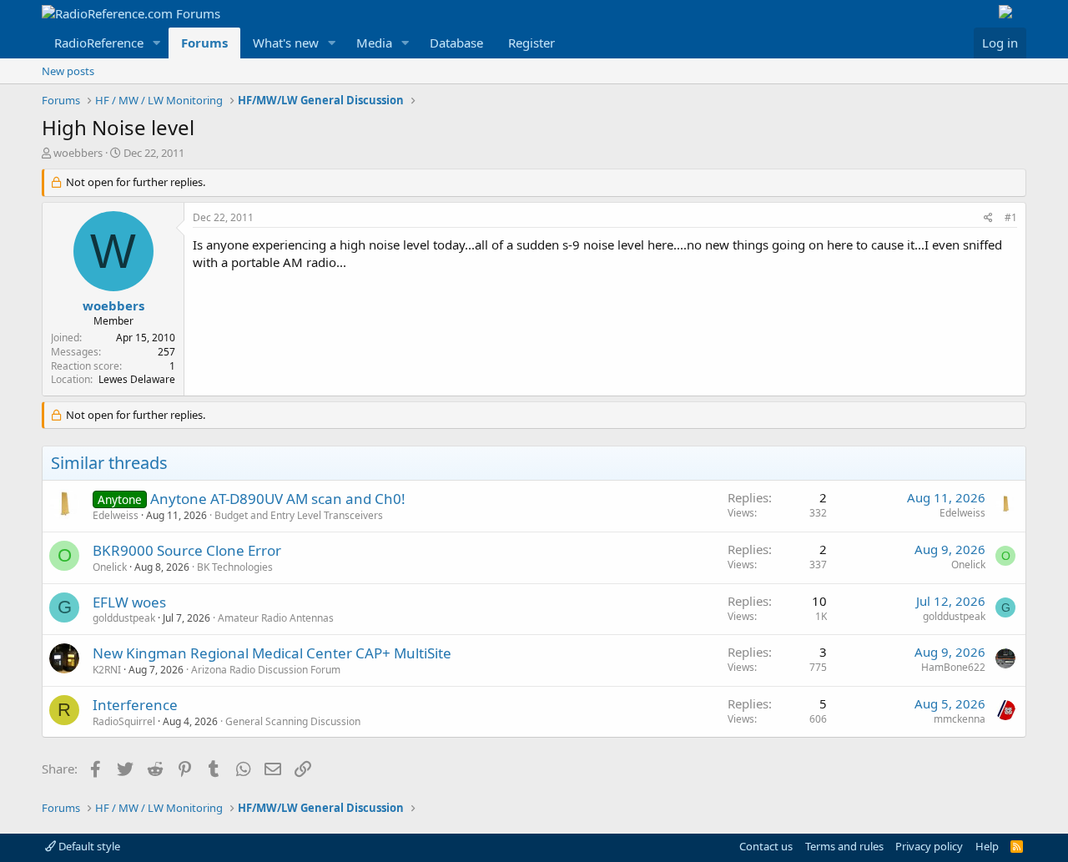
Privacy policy (929, 846)
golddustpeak (124, 618)
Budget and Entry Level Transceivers (298, 515)
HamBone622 (953, 667)
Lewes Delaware (136, 379)
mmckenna (959, 719)
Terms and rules (844, 846)
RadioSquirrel (124, 721)
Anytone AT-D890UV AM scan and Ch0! (278, 498)
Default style (88, 846)
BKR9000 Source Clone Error (187, 550)
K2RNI (107, 670)
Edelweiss (116, 515)
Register (531, 42)
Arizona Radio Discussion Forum (265, 670)
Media (374, 42)
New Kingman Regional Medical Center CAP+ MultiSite (272, 653)
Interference (135, 704)
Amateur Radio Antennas (276, 618)
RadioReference (99, 42)
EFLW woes (129, 602)
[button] (157, 43)
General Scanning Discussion (292, 721)
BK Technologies (235, 567)
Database (456, 42)
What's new (286, 42)
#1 (1011, 217)
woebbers (78, 152)
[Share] (988, 218)
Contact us (766, 846)
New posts (68, 70)
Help (987, 846)
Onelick (110, 567)
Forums (204, 42)
